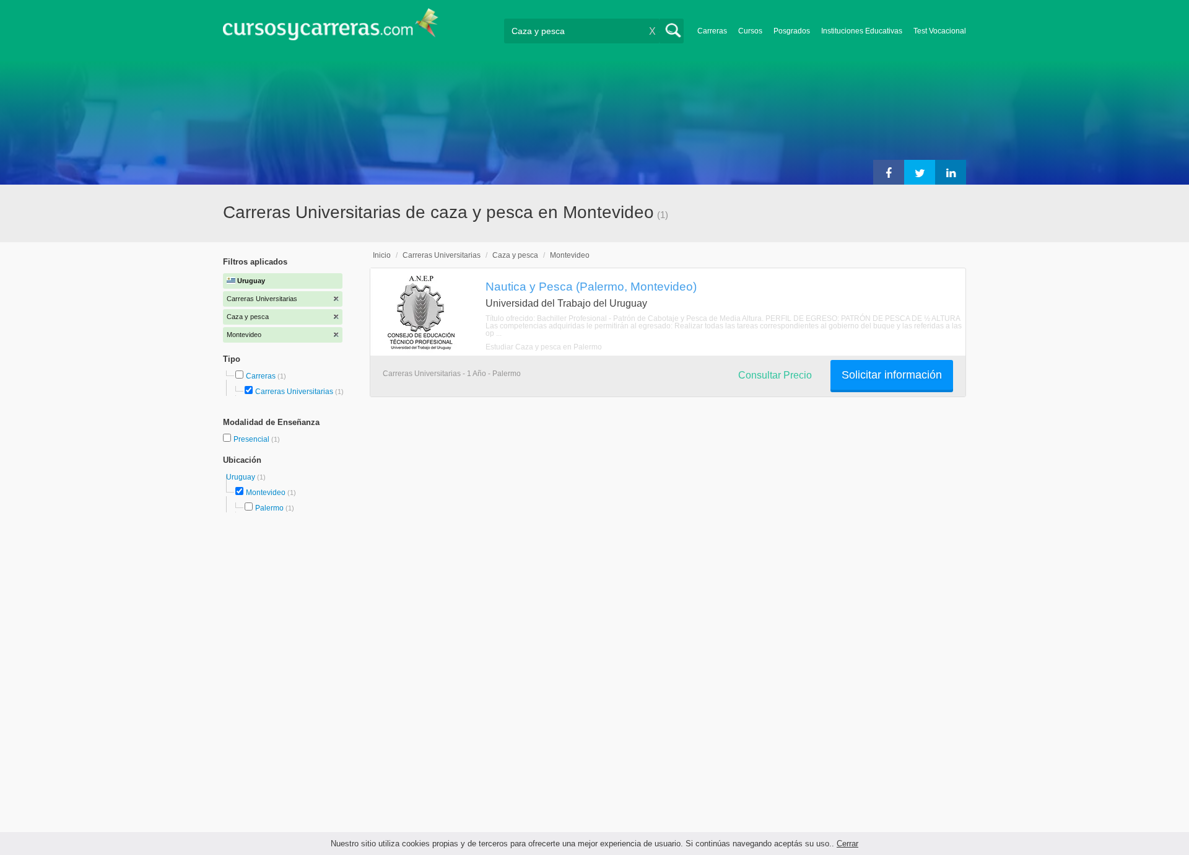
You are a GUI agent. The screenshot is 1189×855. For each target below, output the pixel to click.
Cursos (750, 31)
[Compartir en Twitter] (919, 172)
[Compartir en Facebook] (888, 172)
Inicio (382, 255)
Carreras (712, 31)
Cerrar (847, 843)
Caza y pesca (515, 255)
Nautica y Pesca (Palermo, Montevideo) (591, 286)
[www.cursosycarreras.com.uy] (330, 28)
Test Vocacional (939, 31)
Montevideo (265, 492)
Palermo (269, 508)
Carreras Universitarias (294, 391)
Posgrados (791, 31)
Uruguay (241, 477)
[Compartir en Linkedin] (950, 172)
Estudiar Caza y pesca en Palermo (544, 347)
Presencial (252, 439)
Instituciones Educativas (861, 31)
